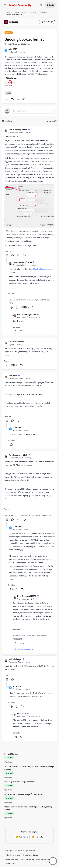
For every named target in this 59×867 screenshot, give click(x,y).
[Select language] (41, 5)
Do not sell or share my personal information (36, 859)
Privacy (35, 855)
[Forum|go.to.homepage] (20, 5)
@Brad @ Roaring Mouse (42, 269)
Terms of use (27, 855)
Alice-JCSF (13, 49)
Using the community (12, 855)
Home (8, 12)
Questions (43, 12)
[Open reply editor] (29, 111)
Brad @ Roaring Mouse (18, 129)
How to (8, 93)
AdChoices (11, 864)
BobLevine (13, 375)
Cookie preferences (12, 859)
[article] (29, 193)
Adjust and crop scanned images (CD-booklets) (23, 794)
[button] (5, 6)
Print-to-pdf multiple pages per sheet (19, 782)
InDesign (33, 12)
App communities (20, 12)
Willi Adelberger (15, 659)
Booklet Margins (11, 754)
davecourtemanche (16, 341)
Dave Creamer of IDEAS (22, 262)
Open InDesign (47, 22)
